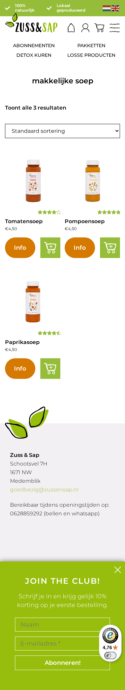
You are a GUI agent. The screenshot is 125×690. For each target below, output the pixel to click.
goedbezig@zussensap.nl (44, 489)
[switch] (110, 655)
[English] (115, 8)
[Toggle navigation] (114, 28)
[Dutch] (107, 8)
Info (20, 247)
